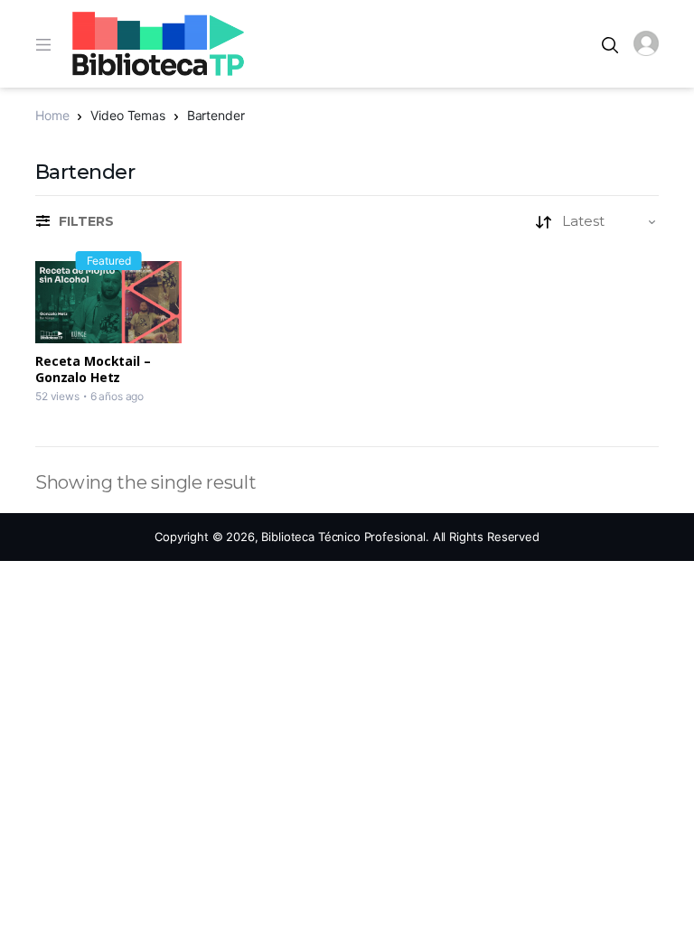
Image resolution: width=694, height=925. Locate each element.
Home (52, 115)
